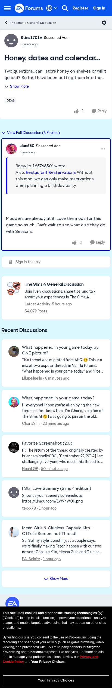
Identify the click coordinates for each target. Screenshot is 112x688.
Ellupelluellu (32, 378)
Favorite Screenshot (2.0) (47, 443)
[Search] (65, 8)
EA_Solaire (31, 558)
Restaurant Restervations (51, 172)
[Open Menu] (104, 23)
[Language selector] (52, 8)
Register (80, 8)
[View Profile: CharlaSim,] (13, 402)
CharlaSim (31, 423)
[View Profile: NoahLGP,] (13, 447)
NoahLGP (30, 468)
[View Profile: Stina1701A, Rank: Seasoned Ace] (11, 40)
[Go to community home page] (29, 8)
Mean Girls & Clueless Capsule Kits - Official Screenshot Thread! (57, 530)
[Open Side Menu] (7, 8)
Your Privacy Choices (56, 680)
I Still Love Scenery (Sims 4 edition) (56, 488)
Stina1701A (31, 37)
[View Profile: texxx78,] (13, 492)
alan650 (27, 145)
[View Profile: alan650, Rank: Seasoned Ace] (11, 149)
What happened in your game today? (58, 398)
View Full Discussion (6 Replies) (33, 132)
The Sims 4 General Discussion (33, 23)
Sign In (99, 8)
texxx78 (29, 508)
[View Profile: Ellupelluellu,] (13, 351)
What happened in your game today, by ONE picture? (60, 350)
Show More (19, 86)
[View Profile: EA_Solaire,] (13, 532)
